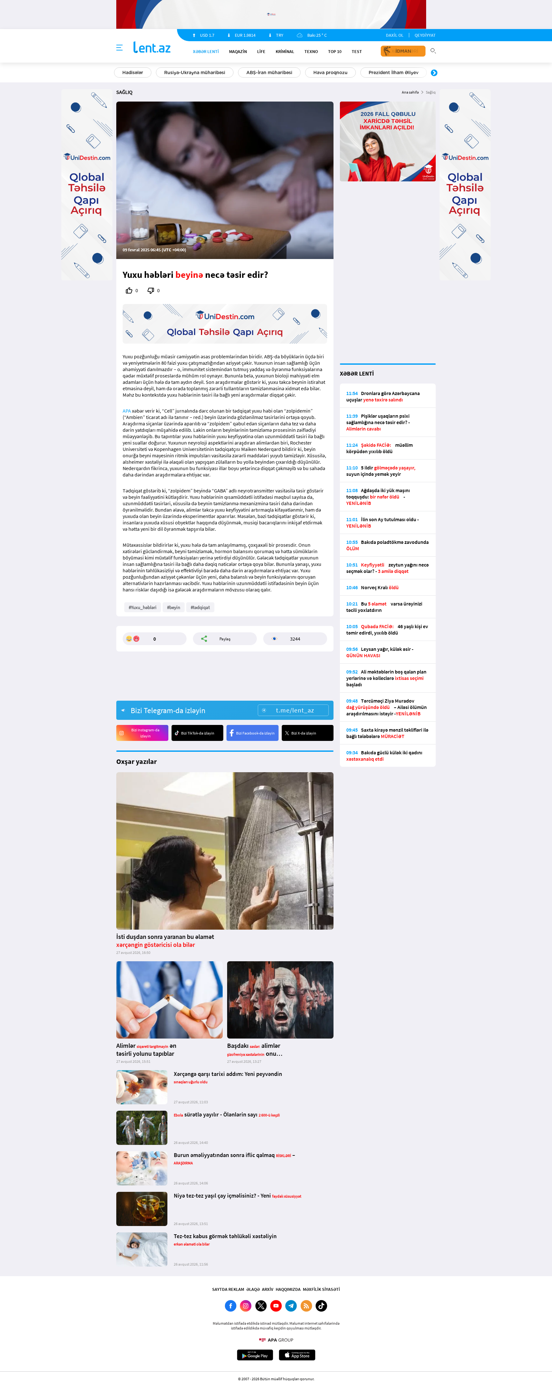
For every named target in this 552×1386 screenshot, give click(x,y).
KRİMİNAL (285, 51)
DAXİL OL (394, 35)
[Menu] (119, 48)
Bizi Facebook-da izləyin (255, 733)
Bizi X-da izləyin (303, 733)
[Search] (433, 50)
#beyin (173, 607)
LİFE (261, 51)
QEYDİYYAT (425, 35)
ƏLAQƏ (253, 1289)
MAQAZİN (238, 51)
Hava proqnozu (330, 72)
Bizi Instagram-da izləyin (145, 732)
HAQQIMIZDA (288, 1289)
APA (127, 410)
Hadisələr (132, 72)
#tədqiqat (200, 607)
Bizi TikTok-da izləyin (197, 733)
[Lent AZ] (152, 47)
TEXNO (311, 51)
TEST (357, 51)
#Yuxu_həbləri (143, 607)
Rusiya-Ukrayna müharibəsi (194, 72)
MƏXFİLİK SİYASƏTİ (321, 1289)
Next (434, 73)
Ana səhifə (410, 92)
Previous (118, 73)
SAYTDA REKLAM (228, 1289)
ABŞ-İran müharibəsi (269, 72)
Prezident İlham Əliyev (393, 72)
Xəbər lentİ (206, 51)
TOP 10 (334, 51)
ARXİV (267, 1289)
